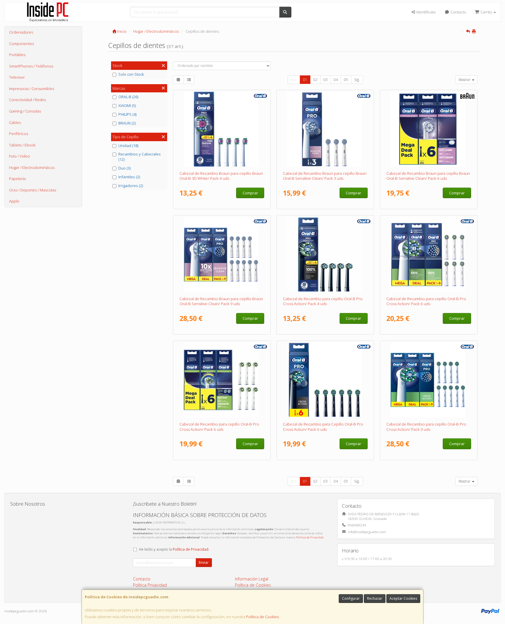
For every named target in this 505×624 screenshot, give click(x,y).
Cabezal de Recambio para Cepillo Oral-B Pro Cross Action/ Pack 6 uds (323, 426)
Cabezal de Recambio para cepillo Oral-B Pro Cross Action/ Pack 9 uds (426, 426)
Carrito (486, 12)
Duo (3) (124, 168)
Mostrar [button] (465, 79)
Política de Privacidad (310, 537)
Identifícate (425, 12)
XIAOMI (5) (127, 105)
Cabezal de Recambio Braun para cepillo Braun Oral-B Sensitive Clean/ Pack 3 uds (324, 176)
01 (305, 79)
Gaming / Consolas (25, 111)
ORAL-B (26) (128, 96)
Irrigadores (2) (130, 185)
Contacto (457, 12)
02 (315, 79)
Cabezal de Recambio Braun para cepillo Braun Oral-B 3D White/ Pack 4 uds (221, 176)
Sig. (357, 79)
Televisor (17, 77)
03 (326, 79)
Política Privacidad (150, 585)
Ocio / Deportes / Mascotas (32, 190)
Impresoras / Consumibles (31, 88)
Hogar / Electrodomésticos (32, 167)
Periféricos (18, 133)
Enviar (204, 562)
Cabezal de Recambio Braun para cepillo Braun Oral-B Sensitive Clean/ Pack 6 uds (428, 176)
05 (346, 79)
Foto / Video (19, 156)
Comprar (250, 193)
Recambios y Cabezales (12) (139, 156)
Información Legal (251, 579)
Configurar (351, 598)
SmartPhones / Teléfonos (31, 66)
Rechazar (374, 598)
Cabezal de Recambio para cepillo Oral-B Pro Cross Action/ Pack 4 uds (323, 301)
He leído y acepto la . (174, 549)
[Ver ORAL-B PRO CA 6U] (429, 254)
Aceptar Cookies (403, 598)
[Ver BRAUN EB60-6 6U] (429, 129)
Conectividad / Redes (27, 99)
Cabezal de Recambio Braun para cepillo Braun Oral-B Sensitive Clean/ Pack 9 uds (221, 301)
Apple (14, 201)
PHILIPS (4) (127, 114)
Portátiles (17, 54)
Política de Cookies (262, 616)
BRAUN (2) (127, 123)
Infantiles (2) (129, 176)
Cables (15, 122)
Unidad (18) (128, 145)
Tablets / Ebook (22, 145)
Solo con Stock (131, 74)
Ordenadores (21, 32)
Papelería (17, 178)
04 (336, 79)
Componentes (21, 43)
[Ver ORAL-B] (222, 129)
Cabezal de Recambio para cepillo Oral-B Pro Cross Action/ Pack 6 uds (426, 301)
